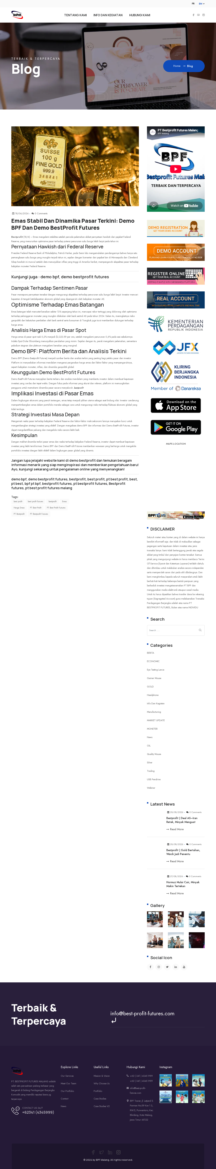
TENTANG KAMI (75, 15)
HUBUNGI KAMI (139, 15)
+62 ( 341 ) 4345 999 (141, 1076)
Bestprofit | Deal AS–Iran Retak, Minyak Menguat (181, 820)
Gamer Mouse (154, 678)
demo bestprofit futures (48, 479)
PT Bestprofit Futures (39, 513)
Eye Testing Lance (155, 669)
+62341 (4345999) (38, 1112)
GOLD (150, 686)
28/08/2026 (176, 812)
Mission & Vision (102, 1076)
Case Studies (100, 1098)
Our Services (67, 1076)
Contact (64, 1098)
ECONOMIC (153, 661)
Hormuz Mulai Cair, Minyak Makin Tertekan (182, 884)
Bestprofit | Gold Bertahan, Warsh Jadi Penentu (183, 852)
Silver (149, 762)
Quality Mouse (154, 754)
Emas (64, 501)
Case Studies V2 (102, 1106)
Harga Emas (19, 507)
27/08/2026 (176, 876)
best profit (18, 501)
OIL (149, 745)
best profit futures (35, 501)
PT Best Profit (35, 507)
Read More (177, 829)
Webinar (151, 788)
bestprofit (78, 387)
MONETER (152, 728)
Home (177, 66)
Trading (151, 771)
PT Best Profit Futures (56, 507)
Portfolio (98, 1091)
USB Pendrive (153, 779)
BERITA (150, 653)
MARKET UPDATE (156, 720)
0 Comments (195, 812)
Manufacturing (154, 712)
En (200, 3)
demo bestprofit (82, 460)
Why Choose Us (102, 1083)
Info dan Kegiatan (156, 703)
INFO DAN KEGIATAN (108, 15)
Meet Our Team (68, 1083)
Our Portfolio (67, 1091)
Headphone (152, 695)
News (149, 737)
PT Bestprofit (19, 513)
